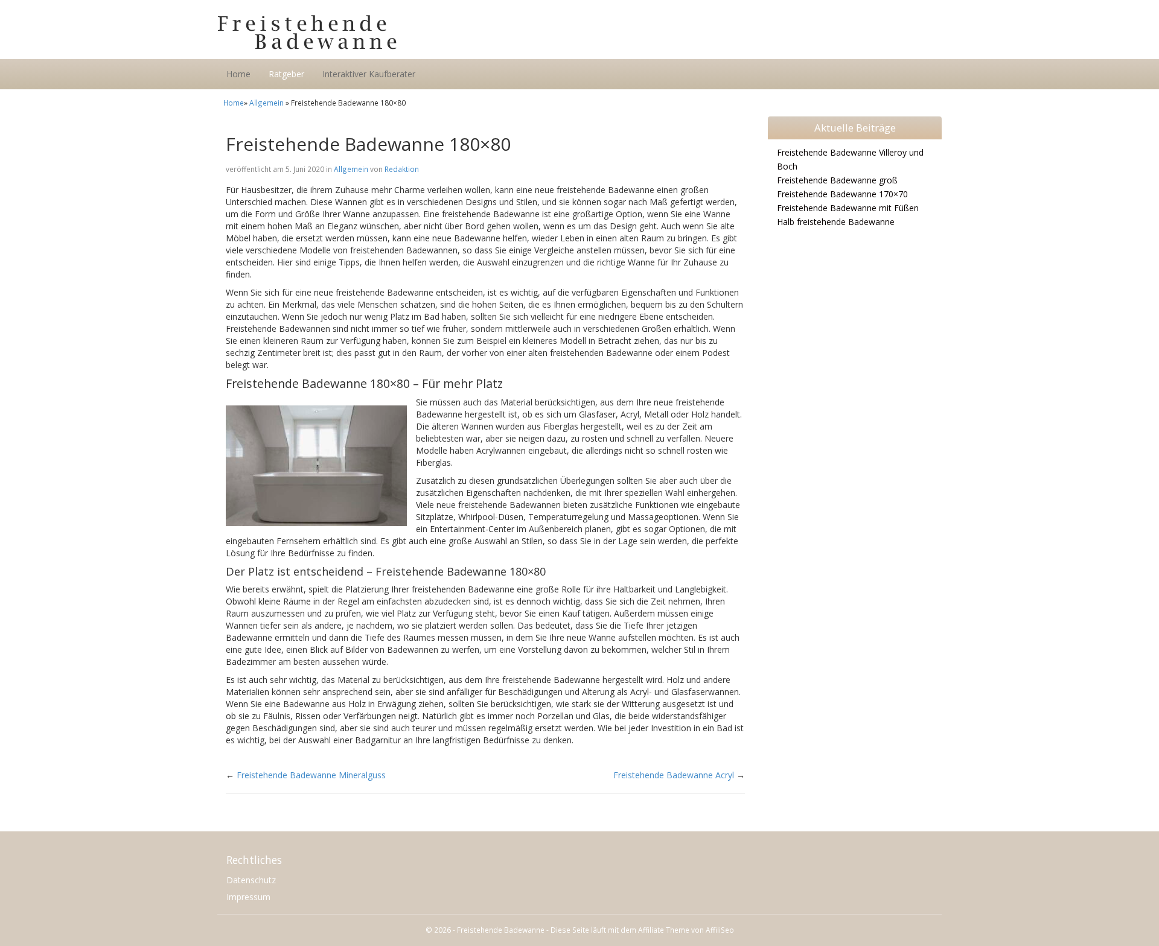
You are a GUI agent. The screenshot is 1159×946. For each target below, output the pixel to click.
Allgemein (266, 102)
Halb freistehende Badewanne (836, 221)
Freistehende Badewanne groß (837, 180)
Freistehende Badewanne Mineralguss (311, 775)
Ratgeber (286, 74)
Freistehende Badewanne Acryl (673, 775)
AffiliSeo (720, 930)
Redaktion (402, 169)
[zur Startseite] (368, 32)
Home (238, 74)
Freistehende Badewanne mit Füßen (848, 208)
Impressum (248, 897)
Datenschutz (251, 880)
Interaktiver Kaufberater (368, 74)
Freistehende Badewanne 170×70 (842, 194)
